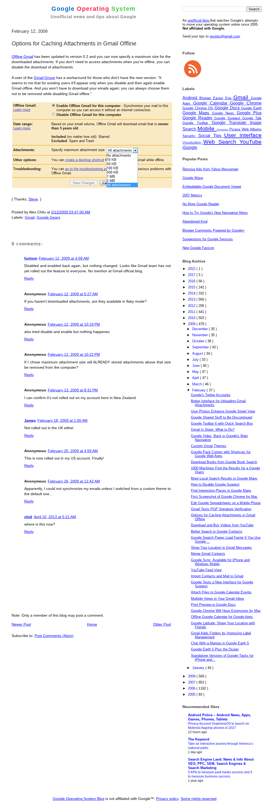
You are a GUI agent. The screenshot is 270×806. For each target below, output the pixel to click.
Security (190, 136)
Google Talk (252, 118)
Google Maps (197, 113)
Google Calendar (211, 103)
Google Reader (198, 118)
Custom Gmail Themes (208, 446)
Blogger (206, 98)
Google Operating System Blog (78, 798)
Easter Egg (223, 98)
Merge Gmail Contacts (208, 554)
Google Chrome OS (198, 108)
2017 (192, 275)
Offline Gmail (22, 56)
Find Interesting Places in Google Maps (221, 491)
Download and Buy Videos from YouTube (222, 525)
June (196, 366)
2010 (192, 318)
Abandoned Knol (195, 221)
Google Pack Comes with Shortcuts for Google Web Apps (220, 454)
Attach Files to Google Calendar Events (221, 592)
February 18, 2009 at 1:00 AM (62, 420)
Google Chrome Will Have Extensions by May (226, 611)
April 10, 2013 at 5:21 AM (55, 517)
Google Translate (231, 122)
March (197, 384)
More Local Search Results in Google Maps (224, 478)
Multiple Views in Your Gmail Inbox (217, 599)
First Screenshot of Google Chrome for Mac (224, 497)
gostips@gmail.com (225, 36)
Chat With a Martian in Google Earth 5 (220, 643)
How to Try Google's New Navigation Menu (215, 213)
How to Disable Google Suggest (215, 484)
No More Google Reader (200, 204)
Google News (224, 113)
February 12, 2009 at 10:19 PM (74, 324)
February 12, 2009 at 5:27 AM (73, 294)
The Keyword (198, 739)
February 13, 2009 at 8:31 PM (73, 390)
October (198, 341)
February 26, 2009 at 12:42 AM (74, 481)
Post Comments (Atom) (54, 636)
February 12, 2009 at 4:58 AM (64, 258)
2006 (192, 688)
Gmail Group (44, 78)
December (200, 329)
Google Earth (251, 108)
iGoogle (189, 147)
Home (92, 624)
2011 (192, 312)
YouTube (250, 142)
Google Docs (228, 108)
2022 (192, 269)
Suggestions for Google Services (207, 239)
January (198, 668)
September (201, 347)
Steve (33, 199)
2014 (192, 293)
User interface (243, 135)
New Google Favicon (198, 248)
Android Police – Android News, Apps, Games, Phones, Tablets (219, 717)
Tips (218, 135)
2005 (192, 694)
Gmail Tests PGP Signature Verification (221, 509)
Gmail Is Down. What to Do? (212, 430)
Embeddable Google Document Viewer (211, 187)
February (199, 390)
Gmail (30, 217)
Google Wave (192, 178)
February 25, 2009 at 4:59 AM (73, 451)
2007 (192, 682)
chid (28, 517)
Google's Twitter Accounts (210, 395)
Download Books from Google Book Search (224, 462)
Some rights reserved (198, 798)
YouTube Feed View (206, 570)
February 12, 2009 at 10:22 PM (74, 354)
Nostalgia (223, 129)
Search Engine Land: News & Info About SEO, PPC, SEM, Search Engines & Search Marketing (221, 763)
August (198, 353)
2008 (192, 676)
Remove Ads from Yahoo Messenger (210, 169)
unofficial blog (199, 20)
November (200, 335)
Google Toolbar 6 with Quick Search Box (222, 423)
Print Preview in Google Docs (213, 605)
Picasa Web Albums (245, 129)
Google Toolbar (197, 123)
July (196, 360)
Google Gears (48, 217)
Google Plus (249, 113)
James (30, 420)
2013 (192, 299)
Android (190, 98)
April (196, 378)
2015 (192, 287)
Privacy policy (167, 798)
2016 (192, 281)
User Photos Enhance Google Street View (223, 411)
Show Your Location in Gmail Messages (221, 548)
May (196, 372)
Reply (29, 278)
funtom (30, 258)
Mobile (206, 128)
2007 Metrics (192, 195)
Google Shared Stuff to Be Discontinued (221, 417)
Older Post (162, 624)
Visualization (192, 142)
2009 (192, 324)
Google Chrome (246, 103)
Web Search (221, 142)
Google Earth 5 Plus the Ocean (215, 649)
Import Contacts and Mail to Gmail (217, 576)
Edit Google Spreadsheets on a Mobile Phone (226, 503)
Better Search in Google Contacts (216, 531)
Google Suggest (228, 118)
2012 (192, 306)
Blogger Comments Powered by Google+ (213, 230)
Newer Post (21, 624)
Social (205, 135)
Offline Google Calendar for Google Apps (222, 617)
